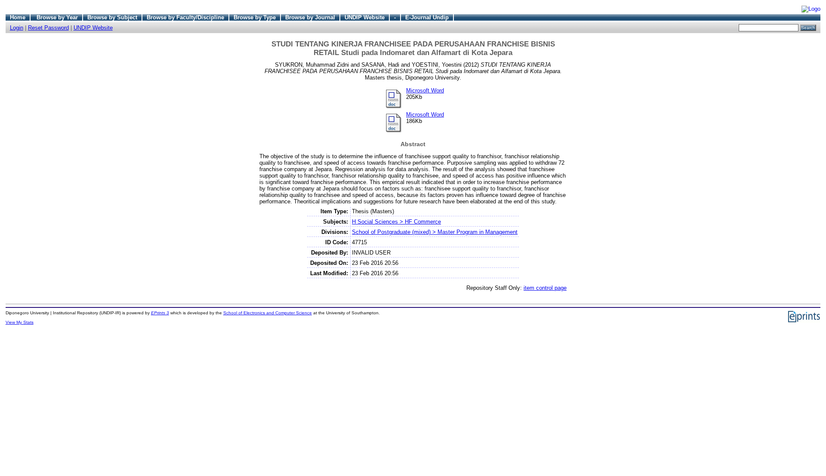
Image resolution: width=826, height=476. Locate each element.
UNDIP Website (365, 17)
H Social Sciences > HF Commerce (396, 221)
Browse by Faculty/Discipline (185, 17)
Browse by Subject (112, 17)
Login (16, 28)
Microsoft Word (425, 90)
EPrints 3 (160, 312)
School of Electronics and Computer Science (267, 312)
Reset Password (48, 28)
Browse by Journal (310, 17)
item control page (545, 288)
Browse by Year (57, 17)
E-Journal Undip (427, 17)
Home (17, 17)
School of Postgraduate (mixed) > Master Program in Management (435, 232)
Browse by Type (255, 17)
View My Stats (20, 322)
